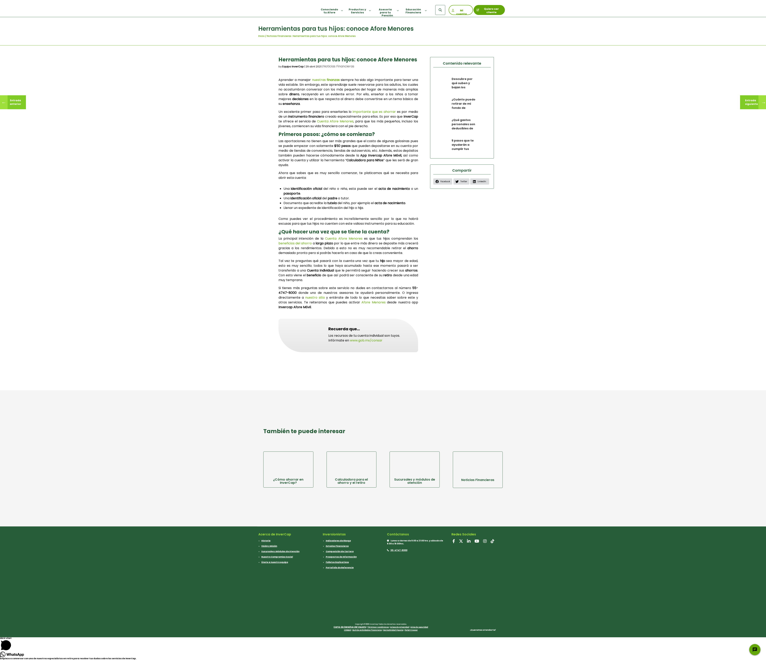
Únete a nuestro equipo (274, 562)
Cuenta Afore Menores (335, 121)
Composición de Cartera (340, 551)
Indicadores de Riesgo (338, 540)
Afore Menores (373, 302)
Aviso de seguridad (419, 627)
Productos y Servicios (357, 11)
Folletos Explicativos (337, 562)
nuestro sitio (315, 297)
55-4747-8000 (398, 550)
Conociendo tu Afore (329, 11)
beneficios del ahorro (295, 243)
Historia (265, 540)
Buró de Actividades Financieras (367, 630)
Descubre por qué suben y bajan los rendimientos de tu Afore (462, 87)
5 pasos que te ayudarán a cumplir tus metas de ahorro (463, 149)
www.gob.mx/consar (366, 340)
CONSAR (347, 630)
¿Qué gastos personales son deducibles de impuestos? (463, 126)
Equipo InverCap (293, 66)
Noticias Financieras (338, 66)
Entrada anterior (11, 99)
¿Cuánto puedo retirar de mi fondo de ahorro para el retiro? (463, 107)
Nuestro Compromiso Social (277, 556)
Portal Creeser (411, 630)
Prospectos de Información (341, 556)
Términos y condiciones (378, 627)
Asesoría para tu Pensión (386, 12)
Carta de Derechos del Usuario (350, 627)
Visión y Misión (269, 546)
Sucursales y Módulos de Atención (280, 551)
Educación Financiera (413, 11)
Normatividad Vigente (393, 630)
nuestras (326, 80)
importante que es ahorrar (374, 111)
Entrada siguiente (753, 99)
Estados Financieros (337, 546)
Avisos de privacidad (399, 627)
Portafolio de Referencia (340, 567)
